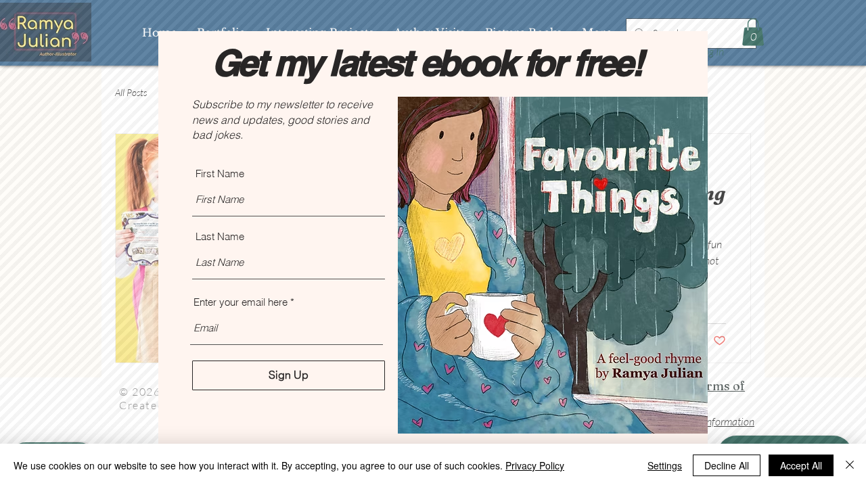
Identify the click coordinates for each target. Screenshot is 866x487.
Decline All (726, 465)
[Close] (850, 465)
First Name (220, 173)
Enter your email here (240, 302)
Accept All (801, 465)
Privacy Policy (534, 465)
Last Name (220, 236)
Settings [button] (664, 465)
